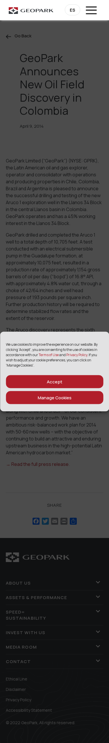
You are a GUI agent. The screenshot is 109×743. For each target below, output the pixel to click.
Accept (54, 381)
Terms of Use (49, 354)
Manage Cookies (55, 397)
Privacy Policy (76, 354)
